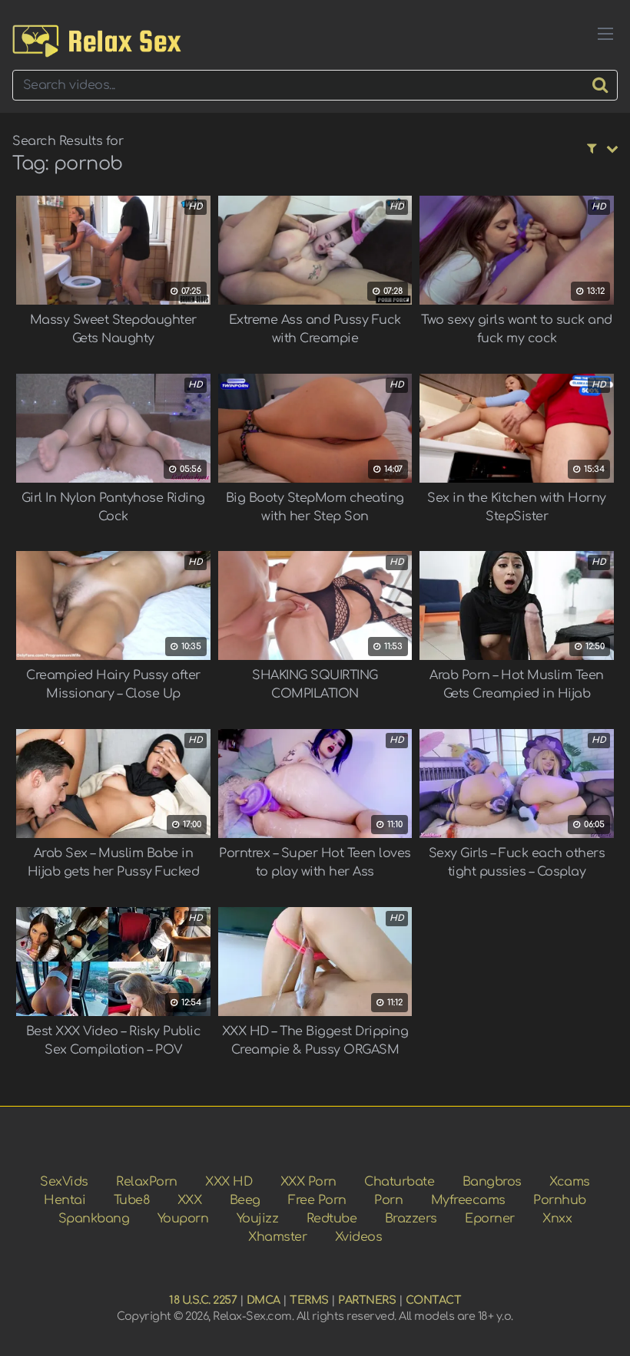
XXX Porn (308, 1182)
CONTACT (434, 1300)
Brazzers (411, 1219)
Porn (388, 1200)
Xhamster (277, 1237)
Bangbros (492, 1182)
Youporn (183, 1219)
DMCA (263, 1300)
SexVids (64, 1182)
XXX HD (228, 1182)
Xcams (569, 1182)
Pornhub (559, 1200)
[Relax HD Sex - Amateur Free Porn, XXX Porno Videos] (96, 41)
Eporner (490, 1219)
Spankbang (94, 1219)
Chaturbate (399, 1182)
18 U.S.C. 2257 (203, 1300)
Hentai (64, 1200)
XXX (189, 1200)
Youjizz (258, 1219)
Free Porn (317, 1200)
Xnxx (557, 1219)
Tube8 (132, 1200)
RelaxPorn (146, 1182)
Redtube (332, 1219)
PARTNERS (367, 1300)
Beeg (245, 1200)
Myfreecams (468, 1200)
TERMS (309, 1300)
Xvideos (359, 1237)
